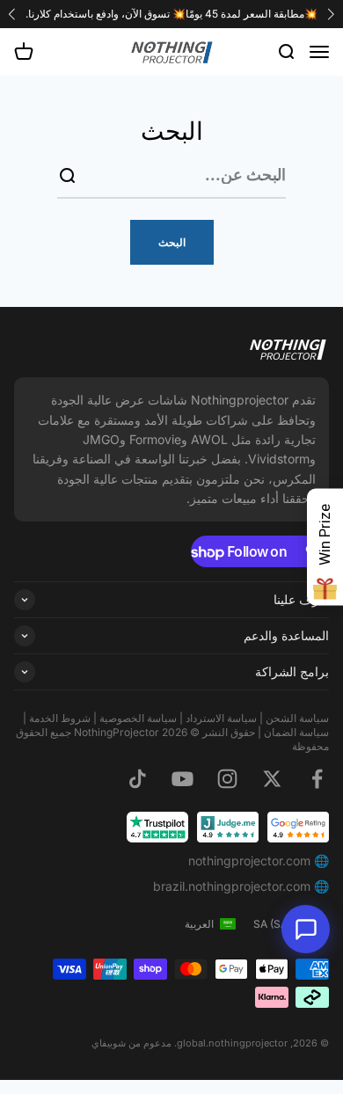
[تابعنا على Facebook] (317, 779)
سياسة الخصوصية (138, 718)
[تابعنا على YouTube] (182, 779)
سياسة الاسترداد (221, 718)
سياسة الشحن (297, 718)
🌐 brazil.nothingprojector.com (241, 886)
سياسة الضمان (295, 732)
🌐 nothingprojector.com (258, 860)
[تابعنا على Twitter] (272, 779)
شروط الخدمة (60, 718)
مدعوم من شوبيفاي (131, 1043)
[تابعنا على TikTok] (138, 779)
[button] (12, 14)
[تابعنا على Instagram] (227, 779)
